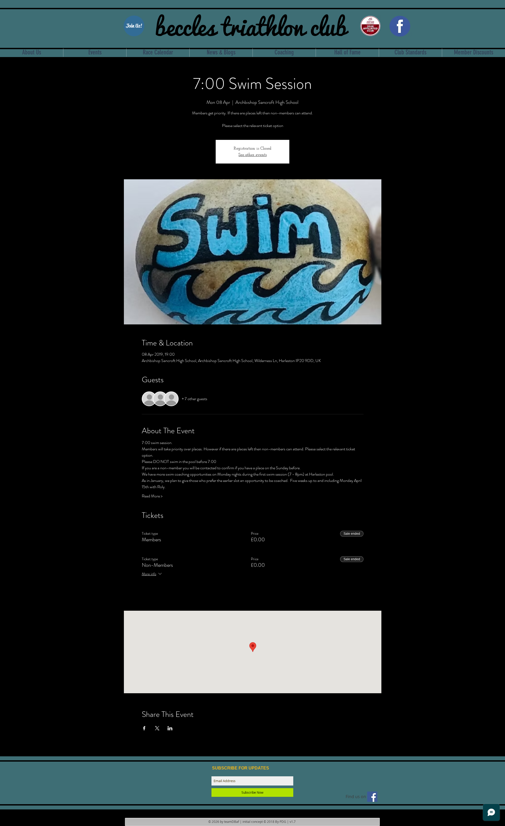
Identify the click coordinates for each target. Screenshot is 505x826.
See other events (253, 155)
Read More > (152, 496)
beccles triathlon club (251, 25)
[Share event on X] (157, 728)
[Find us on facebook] (372, 797)
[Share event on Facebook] (144, 728)
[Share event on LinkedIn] (170, 728)
